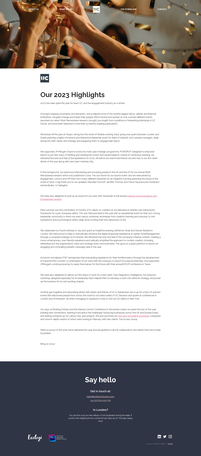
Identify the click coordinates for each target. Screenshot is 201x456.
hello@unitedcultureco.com (100, 396)
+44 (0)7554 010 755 (100, 400)
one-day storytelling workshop (133, 316)
